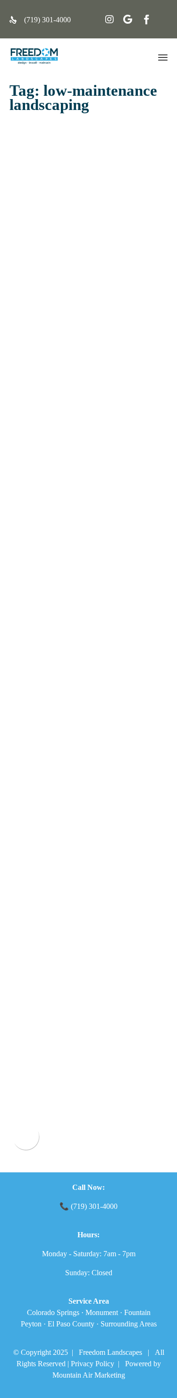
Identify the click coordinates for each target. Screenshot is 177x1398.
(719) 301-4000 (47, 20)
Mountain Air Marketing (88, 1375)
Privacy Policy (92, 1364)
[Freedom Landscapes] (34, 56)
